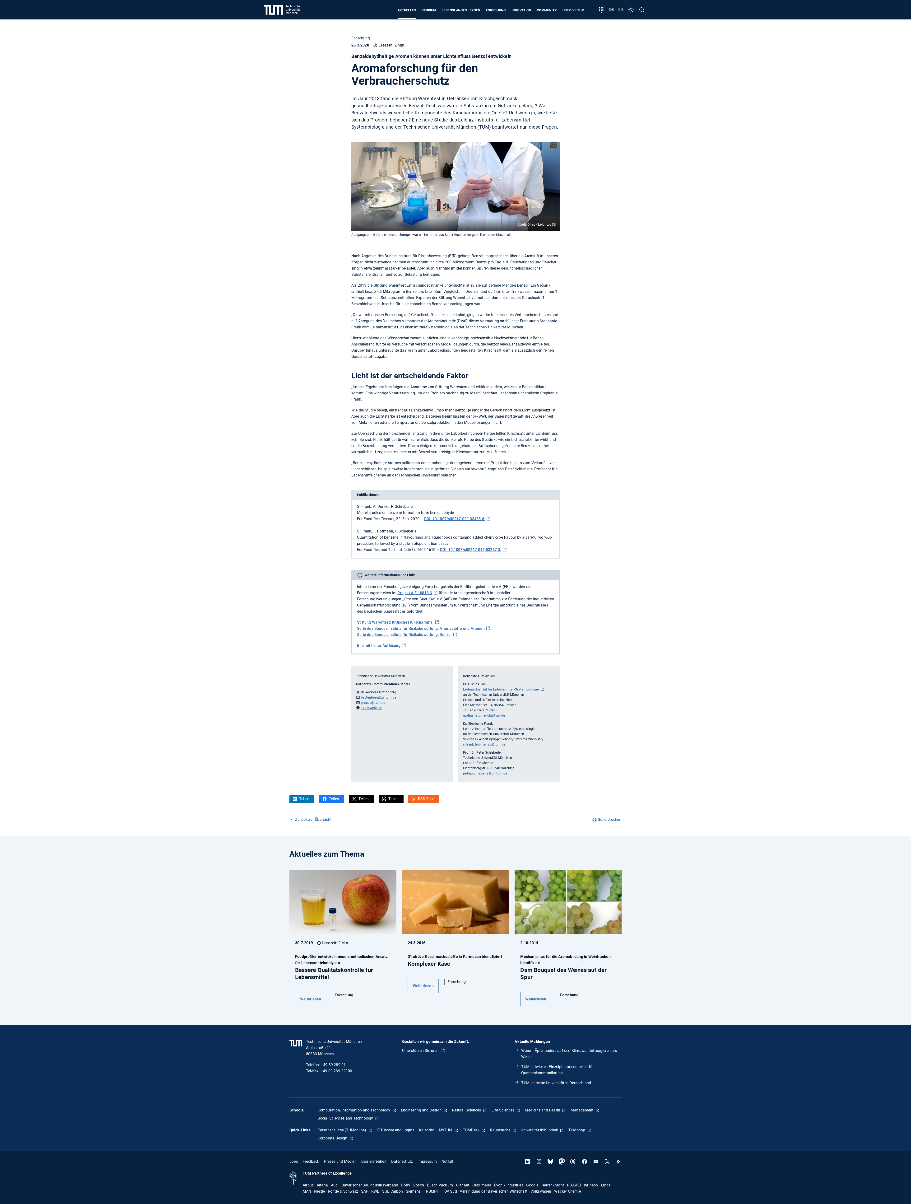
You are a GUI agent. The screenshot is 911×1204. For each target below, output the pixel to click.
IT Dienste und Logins (395, 1130)
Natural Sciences (467, 1110)
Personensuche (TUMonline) (342, 1130)
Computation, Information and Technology (354, 1110)
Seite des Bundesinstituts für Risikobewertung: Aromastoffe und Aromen (421, 628)
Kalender (426, 1130)
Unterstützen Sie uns (420, 1050)
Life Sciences (504, 1110)
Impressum (427, 1161)
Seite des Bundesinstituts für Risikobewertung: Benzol (404, 634)
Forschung (496, 10)
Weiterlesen (310, 999)
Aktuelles (407, 10)
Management (582, 1110)
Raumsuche (500, 1130)
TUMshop (577, 1130)
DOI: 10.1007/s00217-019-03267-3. (470, 549)
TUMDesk (472, 1130)
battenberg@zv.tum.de (378, 697)
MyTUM (446, 1130)
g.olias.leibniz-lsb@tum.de (484, 715)
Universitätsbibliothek (540, 1130)
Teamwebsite (371, 708)
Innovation (521, 10)
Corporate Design (333, 1138)
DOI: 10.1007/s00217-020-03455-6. (454, 519)
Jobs (293, 1161)
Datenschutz (402, 1161)
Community (547, 10)
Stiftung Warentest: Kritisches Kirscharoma (395, 622)
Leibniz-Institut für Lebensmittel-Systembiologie (501, 689)
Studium (429, 10)
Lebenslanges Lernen (461, 10)
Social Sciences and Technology (346, 1118)
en (620, 9)
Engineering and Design (422, 1110)
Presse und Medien (340, 1161)
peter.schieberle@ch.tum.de (485, 773)
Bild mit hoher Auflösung (378, 645)
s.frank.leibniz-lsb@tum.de (484, 744)
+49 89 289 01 (333, 1065)
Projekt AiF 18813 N (414, 593)
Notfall (447, 1161)
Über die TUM (573, 10)
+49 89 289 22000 (336, 1071)
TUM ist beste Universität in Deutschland (556, 1083)
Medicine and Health (543, 1110)
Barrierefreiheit (373, 1161)
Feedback (311, 1161)
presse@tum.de (373, 703)
